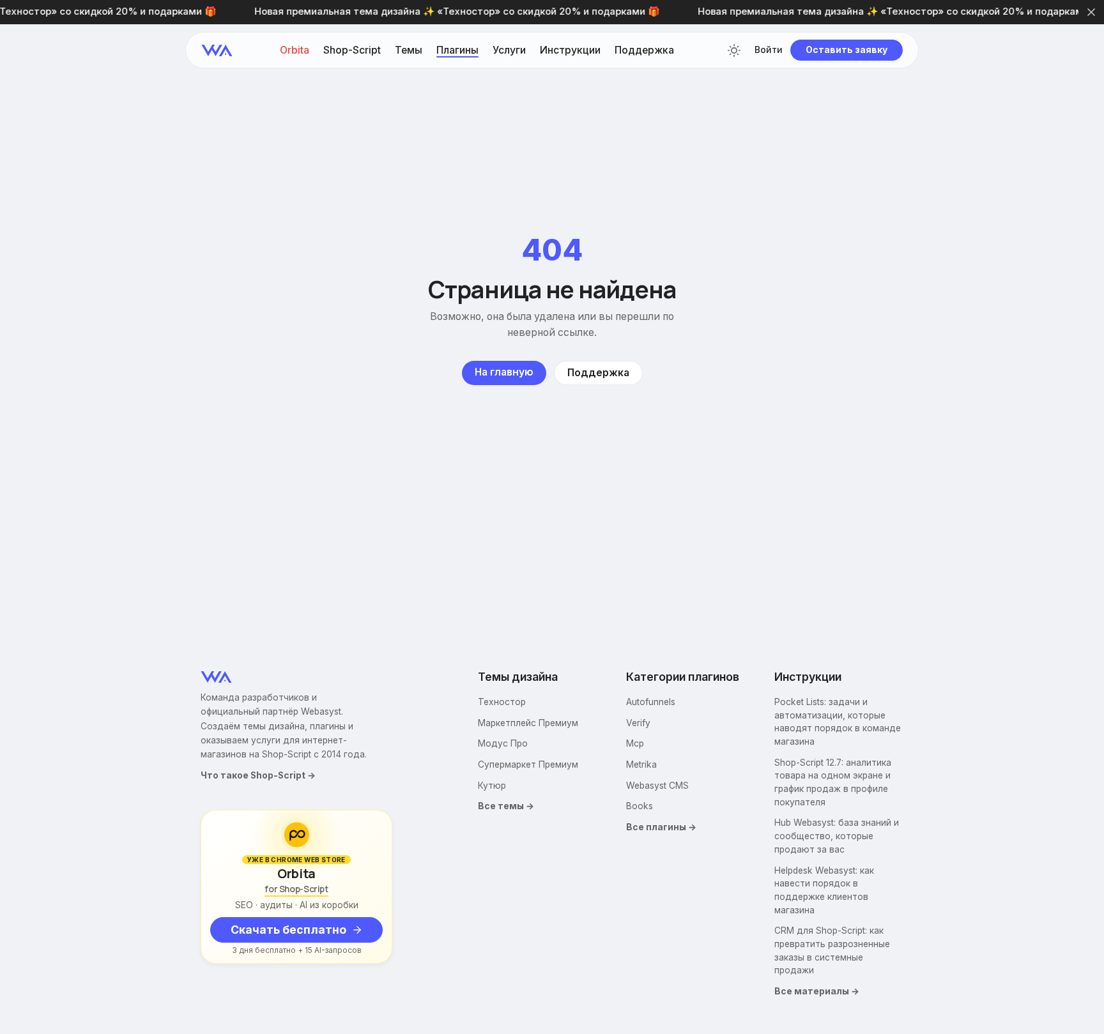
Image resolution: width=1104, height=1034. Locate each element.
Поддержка (644, 50)
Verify (638, 723)
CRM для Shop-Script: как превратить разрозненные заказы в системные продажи (832, 950)
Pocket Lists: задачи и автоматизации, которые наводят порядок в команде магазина (837, 722)
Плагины (457, 50)
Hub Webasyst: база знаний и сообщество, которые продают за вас (836, 835)
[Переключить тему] (734, 50)
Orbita (294, 50)
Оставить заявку (846, 50)
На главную (504, 372)
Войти (769, 50)
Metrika (641, 764)
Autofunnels (650, 702)
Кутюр (492, 785)
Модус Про (503, 743)
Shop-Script (352, 50)
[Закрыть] (1091, 12)
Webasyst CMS (657, 785)
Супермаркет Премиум (528, 764)
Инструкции (570, 50)
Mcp (635, 743)
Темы (408, 50)
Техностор (502, 702)
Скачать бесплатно (288, 929)
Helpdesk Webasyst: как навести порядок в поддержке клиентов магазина (824, 890)
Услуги (509, 50)
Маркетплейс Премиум (528, 723)
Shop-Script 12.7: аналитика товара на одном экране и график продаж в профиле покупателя (832, 782)
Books (639, 806)
